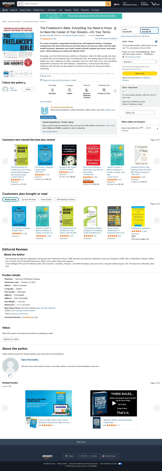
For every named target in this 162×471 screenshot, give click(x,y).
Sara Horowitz (48, 35)
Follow (28, 89)
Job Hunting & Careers (31, 21)
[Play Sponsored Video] (113, 403)
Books (4, 21)
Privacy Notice (62, 464)
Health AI (13, 10)
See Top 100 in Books (45, 308)
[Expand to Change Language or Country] (78, 456)
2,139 (25, 233)
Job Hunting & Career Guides (23, 311)
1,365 (144, 231)
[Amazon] (9, 4)
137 (71, 236)
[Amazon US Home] (47, 457)
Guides (42, 21)
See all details (45, 102)
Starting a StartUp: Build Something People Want (118, 421)
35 (95, 236)
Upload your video (11, 339)
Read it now (110, 110)
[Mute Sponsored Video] (69, 413)
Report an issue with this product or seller (59, 80)
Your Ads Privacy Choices (108, 464)
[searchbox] (64, 3)
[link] (21, 171)
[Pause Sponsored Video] (69, 409)
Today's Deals (25, 10)
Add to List (130, 113)
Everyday (95, 10)
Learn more (110, 125)
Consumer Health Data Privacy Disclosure (83, 464)
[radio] (130, 30)
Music (76, 10)
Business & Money (14, 21)
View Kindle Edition (50, 132)
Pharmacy (85, 10)
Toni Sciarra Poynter (70, 35)
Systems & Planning (20, 314)
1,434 (48, 236)
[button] (5, 10)
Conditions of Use (49, 464)
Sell (60, 10)
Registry (68, 10)
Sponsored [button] (5, 386)
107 (119, 236)
